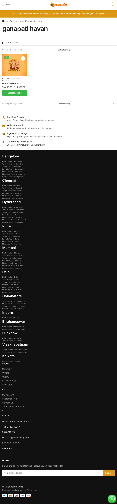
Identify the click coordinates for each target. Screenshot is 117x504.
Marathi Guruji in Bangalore (12, 172)
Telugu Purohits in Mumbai (12, 258)
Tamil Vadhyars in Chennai (12, 188)
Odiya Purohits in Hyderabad (13, 222)
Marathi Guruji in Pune (10, 242)
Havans (5, 78)
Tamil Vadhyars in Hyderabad (13, 210)
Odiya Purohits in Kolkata (11, 361)
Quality (5, 376)
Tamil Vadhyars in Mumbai (12, 255)
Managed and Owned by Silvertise (19, 490)
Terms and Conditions (13, 406)
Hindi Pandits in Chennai (11, 186)
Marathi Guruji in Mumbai (11, 263)
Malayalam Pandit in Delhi (11, 290)
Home (5, 21)
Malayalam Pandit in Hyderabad (14, 220)
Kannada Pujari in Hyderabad (12, 215)
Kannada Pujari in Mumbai (11, 260)
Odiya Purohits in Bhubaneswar (13, 329)
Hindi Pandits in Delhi (10, 277)
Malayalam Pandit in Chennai (13, 198)
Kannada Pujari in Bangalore (12, 169)
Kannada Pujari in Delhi (10, 285)
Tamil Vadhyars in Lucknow (12, 341)
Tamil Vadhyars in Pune (10, 234)
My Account (8, 395)
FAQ (4, 410)
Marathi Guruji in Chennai (11, 196)
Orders (5, 372)
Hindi (12, 78)
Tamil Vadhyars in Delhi (11, 280)
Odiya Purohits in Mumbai (11, 268)
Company (7, 369)
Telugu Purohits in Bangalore (12, 167)
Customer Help (10, 398)
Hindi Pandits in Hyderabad (12, 207)
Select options (15, 93)
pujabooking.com (10, 442)
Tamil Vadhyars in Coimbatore (13, 301)
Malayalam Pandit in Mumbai (13, 266)
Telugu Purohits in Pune (11, 236)
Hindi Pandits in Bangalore (12, 161)
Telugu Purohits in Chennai (12, 191)
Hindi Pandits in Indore (10, 318)
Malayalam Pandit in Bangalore (13, 174)
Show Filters (12, 43)
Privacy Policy (9, 380)
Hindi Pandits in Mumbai (11, 253)
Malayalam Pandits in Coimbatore (14, 304)
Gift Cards (7, 384)
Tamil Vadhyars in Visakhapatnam (14, 352)
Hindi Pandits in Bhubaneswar (13, 327)
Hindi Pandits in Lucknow (11, 338)
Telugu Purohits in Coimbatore (13, 306)
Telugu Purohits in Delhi (11, 282)
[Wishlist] (23, 58)
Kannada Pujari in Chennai (11, 193)
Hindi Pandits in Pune (10, 231)
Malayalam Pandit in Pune (11, 244)
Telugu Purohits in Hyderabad (13, 212)
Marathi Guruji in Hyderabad (12, 217)
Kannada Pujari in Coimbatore (13, 309)
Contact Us (7, 402)
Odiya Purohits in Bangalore (12, 177)
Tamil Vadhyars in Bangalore (12, 164)
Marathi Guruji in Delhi (10, 287)
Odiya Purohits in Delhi (10, 292)
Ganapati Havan (10, 83)
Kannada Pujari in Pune (10, 239)
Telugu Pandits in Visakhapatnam (14, 350)
